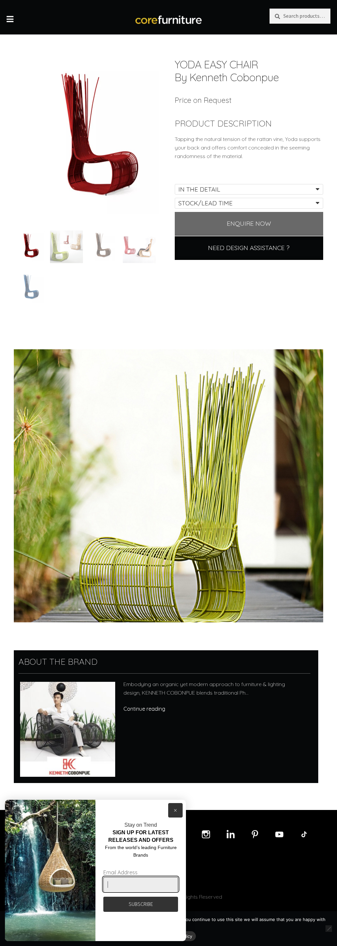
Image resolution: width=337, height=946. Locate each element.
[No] (328, 928)
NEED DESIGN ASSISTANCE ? (249, 248)
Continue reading (144, 708)
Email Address (120, 872)
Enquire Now (249, 223)
